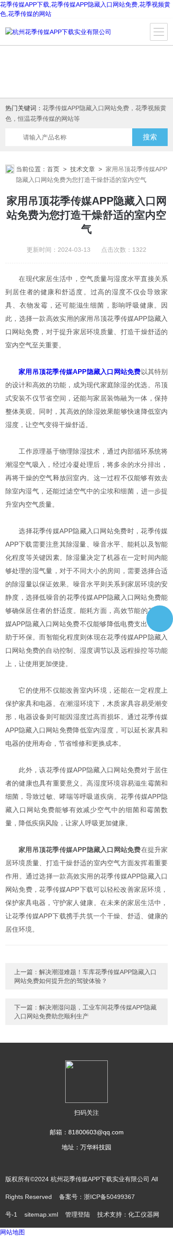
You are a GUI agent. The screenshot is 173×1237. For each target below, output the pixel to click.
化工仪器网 (143, 1214)
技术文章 (82, 169)
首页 (53, 169)
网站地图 (12, 1232)
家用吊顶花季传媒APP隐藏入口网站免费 (80, 371)
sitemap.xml (41, 1214)
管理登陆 (77, 1214)
